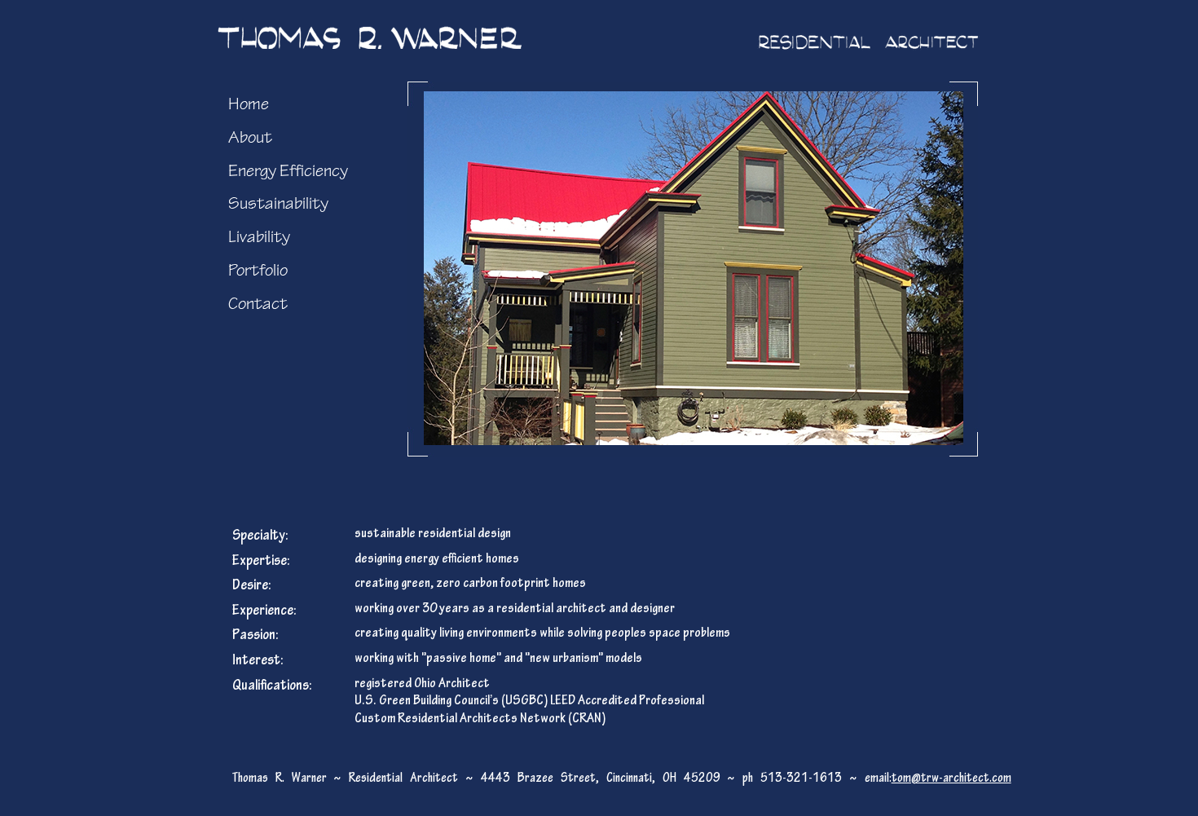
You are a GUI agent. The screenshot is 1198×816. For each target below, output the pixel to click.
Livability (259, 237)
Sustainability (278, 203)
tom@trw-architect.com (951, 778)
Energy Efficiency (288, 171)
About (250, 137)
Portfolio (258, 270)
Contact (258, 304)
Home (248, 104)
